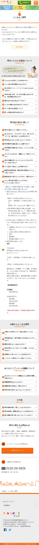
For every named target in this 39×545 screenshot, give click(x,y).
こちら (22, 205)
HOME (4, 491)
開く (21, 47)
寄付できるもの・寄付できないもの (18, 191)
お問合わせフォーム (17, 450)
